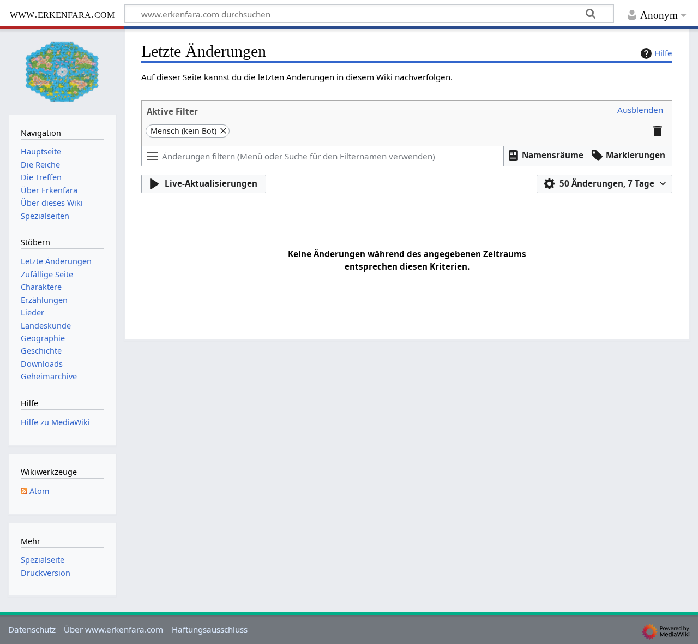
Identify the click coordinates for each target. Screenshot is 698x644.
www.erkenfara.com (62, 14)
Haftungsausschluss (210, 629)
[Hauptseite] (62, 70)
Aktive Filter (172, 111)
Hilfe (663, 52)
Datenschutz (32, 629)
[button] (640, 110)
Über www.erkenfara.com (113, 629)
